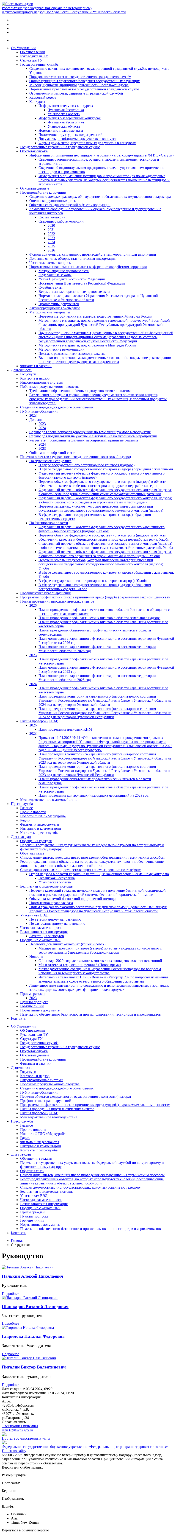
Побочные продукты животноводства (50, 386)
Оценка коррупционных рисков (54, 201)
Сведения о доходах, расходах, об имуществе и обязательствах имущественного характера (100, 196)
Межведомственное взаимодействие (48, 800)
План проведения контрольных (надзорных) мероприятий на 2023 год (93, 795)
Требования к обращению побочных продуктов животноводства (80, 391)
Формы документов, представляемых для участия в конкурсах (87, 143)
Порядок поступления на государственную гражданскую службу (80, 77)
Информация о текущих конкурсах (65, 106)
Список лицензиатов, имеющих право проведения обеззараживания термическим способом (92, 857)
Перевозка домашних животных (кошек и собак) (67, 944)
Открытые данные (34, 188)
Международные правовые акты (63, 271)
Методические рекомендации (61, 349)
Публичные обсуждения (39, 411)
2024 (51, 242)
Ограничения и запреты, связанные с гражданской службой (76, 93)
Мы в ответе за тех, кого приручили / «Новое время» (79, 965)
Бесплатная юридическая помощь (46, 886)
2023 (51, 238)
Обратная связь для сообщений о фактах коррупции (69, 205)
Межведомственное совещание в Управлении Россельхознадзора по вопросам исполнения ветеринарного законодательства (99, 971)
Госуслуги (28, 374)
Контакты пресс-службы (39, 833)
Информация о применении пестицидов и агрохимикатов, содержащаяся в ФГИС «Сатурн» (101, 155)
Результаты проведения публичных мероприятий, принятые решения (83, 440)
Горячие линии (32, 1006)
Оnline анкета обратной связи (52, 453)
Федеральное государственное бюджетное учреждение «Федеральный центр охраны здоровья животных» (85, 1447)
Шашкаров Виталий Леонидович (35, 1306)
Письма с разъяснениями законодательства (71, 353)
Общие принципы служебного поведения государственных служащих (84, 81)
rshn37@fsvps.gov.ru (17, 1430)
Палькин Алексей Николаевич (32, 1276)
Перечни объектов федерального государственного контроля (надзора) (75, 457)
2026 (51, 250)
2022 (51, 234)
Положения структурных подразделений (70, 135)
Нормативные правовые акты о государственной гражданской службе (84, 89)
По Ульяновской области (48, 523)
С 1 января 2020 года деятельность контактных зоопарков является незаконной (100, 961)
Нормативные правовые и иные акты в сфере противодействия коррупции (88, 267)
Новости (36, 956)
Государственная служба (39, 64)
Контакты (18, 1018)
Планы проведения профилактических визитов (57, 601)
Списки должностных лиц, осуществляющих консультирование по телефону (80, 870)
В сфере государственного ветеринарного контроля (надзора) (86, 465)
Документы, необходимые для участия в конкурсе (77, 139)
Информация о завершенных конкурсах (69, 118)
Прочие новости (33, 812)
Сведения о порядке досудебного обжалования (57, 407)
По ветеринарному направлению (55, 919)
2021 (51, 230)
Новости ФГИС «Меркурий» (43, 816)
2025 (51, 246)
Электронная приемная (20, 1426)
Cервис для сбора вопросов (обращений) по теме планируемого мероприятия (90, 432)
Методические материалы (49, 312)
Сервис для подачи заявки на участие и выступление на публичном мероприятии (93, 436)
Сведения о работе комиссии (61, 221)
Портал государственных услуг (26, 1438)
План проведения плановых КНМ (65, 729)
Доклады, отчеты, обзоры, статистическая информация (72, 258)
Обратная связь (32, 853)
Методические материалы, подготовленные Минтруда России (87, 345)
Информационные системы (41, 382)
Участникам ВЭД (33, 915)
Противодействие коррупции (43, 192)
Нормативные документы (40, 1010)
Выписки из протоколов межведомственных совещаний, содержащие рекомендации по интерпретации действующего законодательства (104, 360)
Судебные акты (50, 287)
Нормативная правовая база (51, 903)
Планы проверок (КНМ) (39, 721)
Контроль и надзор (35, 378)
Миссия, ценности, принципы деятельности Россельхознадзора (79, 85)
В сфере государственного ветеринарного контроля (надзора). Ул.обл (92, 581)
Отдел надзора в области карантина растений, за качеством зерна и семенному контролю (99, 874)
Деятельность (21, 370)
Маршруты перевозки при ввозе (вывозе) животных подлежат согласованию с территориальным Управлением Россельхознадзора (100, 950)
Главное (26, 808)
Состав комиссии (52, 217)
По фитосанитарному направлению (57, 923)
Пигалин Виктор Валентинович (34, 1367)
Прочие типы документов (58, 304)
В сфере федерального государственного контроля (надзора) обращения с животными (105, 469)
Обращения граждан (36, 841)
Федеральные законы (55, 275)
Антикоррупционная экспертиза (54, 308)
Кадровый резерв (42, 97)
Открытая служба (34, 151)
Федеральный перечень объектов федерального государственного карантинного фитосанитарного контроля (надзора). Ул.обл (101, 529)
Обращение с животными (40, 940)
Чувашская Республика (66, 110)
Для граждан (21, 837)
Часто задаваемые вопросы (50, 263)
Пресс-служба (22, 804)
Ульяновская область (64, 114)
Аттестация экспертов (46, 936)
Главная (17, 1241)
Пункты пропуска (34, 1002)
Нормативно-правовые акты (60, 130)
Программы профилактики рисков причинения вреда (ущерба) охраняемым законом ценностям (95, 597)
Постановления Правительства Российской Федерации (81, 283)
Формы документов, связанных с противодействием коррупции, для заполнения (92, 254)
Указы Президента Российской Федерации (71, 279)
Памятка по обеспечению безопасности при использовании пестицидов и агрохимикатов (90, 1014)
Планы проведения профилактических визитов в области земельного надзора (99, 618)
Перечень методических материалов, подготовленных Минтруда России (95, 316)
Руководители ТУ (34, 56)
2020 (51, 225)
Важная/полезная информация (44, 932)
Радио (25, 820)
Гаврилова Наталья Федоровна (33, 1336)
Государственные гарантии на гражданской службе (60, 147)
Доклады (36, 420)
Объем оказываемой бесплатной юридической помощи (72, 899)
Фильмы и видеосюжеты (39, 824)
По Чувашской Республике (50, 461)
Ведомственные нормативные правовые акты (74, 291)
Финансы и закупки (36, 366)
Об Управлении (23, 48)
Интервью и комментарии (40, 828)
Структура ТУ (31, 60)
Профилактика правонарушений (45, 593)
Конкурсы (37, 101)
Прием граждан (32, 994)
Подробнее (10, 1294)
